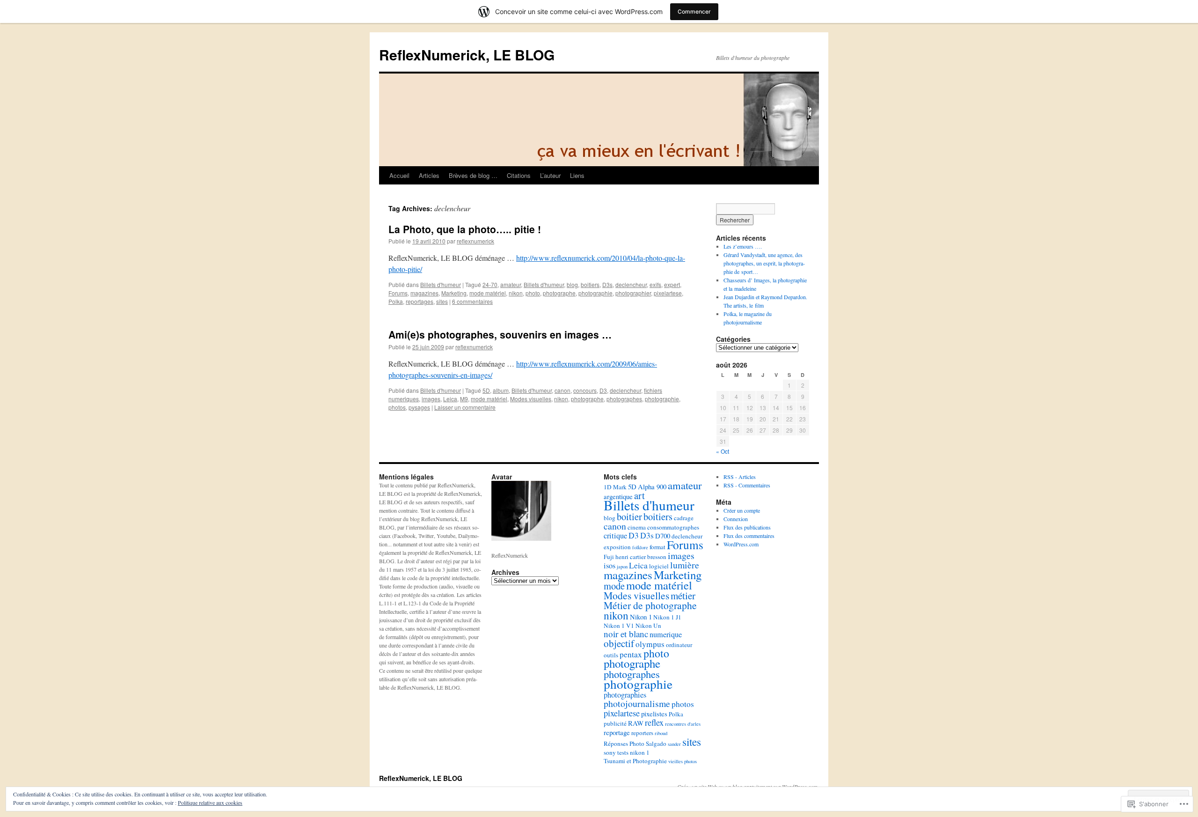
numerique (666, 634)
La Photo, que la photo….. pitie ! (464, 229)
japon (622, 566)
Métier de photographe (650, 605)
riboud (661, 733)
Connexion (735, 519)
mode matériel (487, 293)
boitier (629, 516)
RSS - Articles (739, 476)
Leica (450, 399)
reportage (617, 732)
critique (615, 535)
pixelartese (668, 293)
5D (486, 390)
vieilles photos (682, 761)
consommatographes (673, 527)
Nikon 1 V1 (619, 625)
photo (533, 293)
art (639, 495)
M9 (464, 399)
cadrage (684, 518)
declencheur (631, 284)
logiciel (659, 566)
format (657, 547)
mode (614, 585)
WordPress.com (741, 544)
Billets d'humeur (440, 284)
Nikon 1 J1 (667, 617)
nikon (516, 293)
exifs (655, 284)
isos (609, 565)
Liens (577, 175)
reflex (654, 722)
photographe (559, 293)
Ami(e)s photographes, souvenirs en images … (500, 334)
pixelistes (654, 713)
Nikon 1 (641, 616)
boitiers (590, 284)
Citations (519, 175)
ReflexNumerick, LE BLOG (467, 54)
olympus (650, 644)
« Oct (722, 451)
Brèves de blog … (473, 175)
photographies (625, 695)
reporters (642, 733)
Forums (398, 293)
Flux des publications (747, 527)
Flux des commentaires (748, 535)
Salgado (656, 743)
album (501, 390)
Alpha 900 (652, 486)
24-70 (489, 284)
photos (397, 407)
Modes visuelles (530, 399)
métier (683, 595)
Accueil (399, 175)
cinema (637, 527)
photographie (595, 293)
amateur (510, 284)
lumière (684, 565)
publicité (615, 723)
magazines (424, 293)
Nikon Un (648, 625)
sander (674, 744)
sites (442, 301)
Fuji (609, 556)
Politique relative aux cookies (210, 802)
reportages (419, 301)
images (431, 399)
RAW (635, 723)
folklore (640, 547)
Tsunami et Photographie (635, 761)
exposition (617, 547)
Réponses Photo (624, 743)
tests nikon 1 (633, 752)
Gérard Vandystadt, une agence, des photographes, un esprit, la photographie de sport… (764, 263)
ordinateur (679, 644)
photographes (624, 399)
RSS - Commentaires (746, 485)
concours (585, 390)
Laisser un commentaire (465, 407)
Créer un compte (741, 510)
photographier (633, 293)
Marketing (454, 293)
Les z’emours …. (742, 246)
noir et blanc (626, 634)
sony (610, 752)
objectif (619, 643)
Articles (429, 175)
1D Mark (615, 487)
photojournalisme (637, 703)
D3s (607, 284)
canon (562, 390)
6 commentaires (472, 301)
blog (572, 284)
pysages (419, 407)
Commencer (694, 11)
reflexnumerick (475, 241)
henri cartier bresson (640, 556)
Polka (395, 301)
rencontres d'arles (683, 724)
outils (611, 655)
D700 (662, 535)
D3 (603, 390)
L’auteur (550, 175)
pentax (631, 654)
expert (672, 284)
